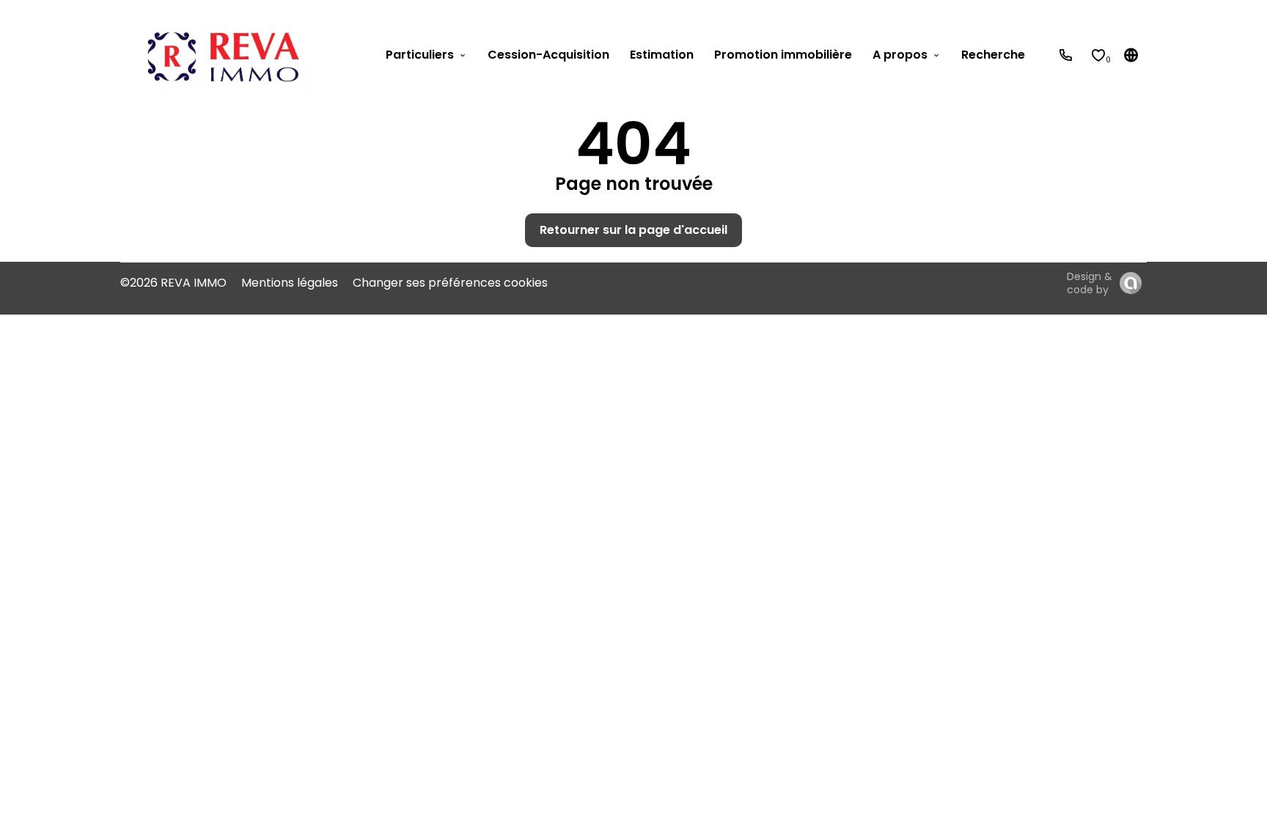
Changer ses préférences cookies (450, 282)
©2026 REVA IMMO (173, 282)
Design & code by (1089, 283)
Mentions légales (289, 282)
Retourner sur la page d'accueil (633, 229)
